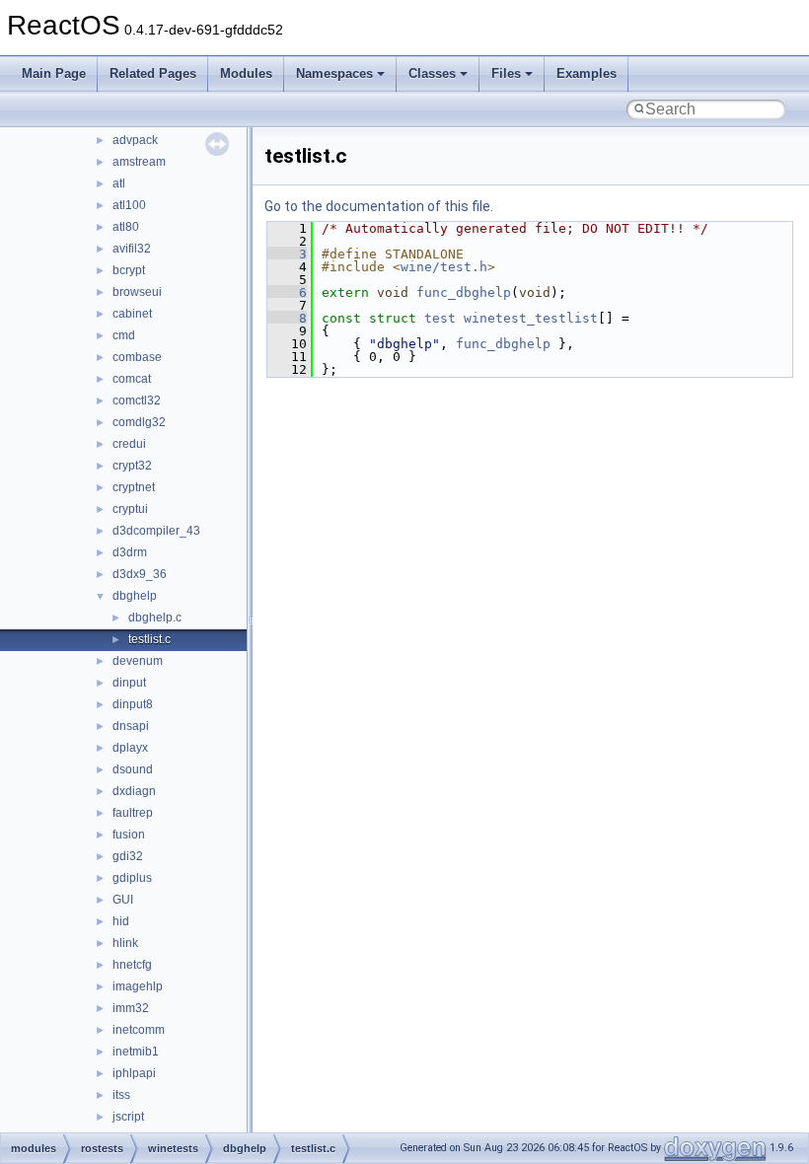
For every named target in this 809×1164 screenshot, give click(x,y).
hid (120, 921)
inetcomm (138, 1030)
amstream (139, 162)
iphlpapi (134, 1073)
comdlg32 (139, 422)
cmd (123, 335)
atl (118, 183)
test (440, 318)
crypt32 (132, 466)
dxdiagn (134, 791)
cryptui (130, 509)
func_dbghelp (463, 292)
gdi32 (127, 856)
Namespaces (334, 73)
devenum (137, 661)
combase (137, 357)
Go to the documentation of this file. (378, 206)
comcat (131, 379)
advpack (135, 140)
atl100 (129, 205)
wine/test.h (444, 266)
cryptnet (133, 487)
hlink (125, 943)
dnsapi (130, 726)
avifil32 (131, 248)
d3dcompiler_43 (156, 531)
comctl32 (136, 400)
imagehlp (137, 986)
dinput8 (132, 704)
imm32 (130, 1008)
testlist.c (149, 639)
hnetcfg (132, 965)
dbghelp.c (155, 617)
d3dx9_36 (139, 574)
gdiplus (132, 878)
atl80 (125, 227)
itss (121, 1095)
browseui (137, 292)
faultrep (132, 813)
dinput (129, 683)
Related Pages (153, 73)
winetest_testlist (531, 318)
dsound (132, 769)
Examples (586, 73)
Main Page (54, 73)
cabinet (132, 314)
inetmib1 (135, 1051)
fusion (128, 834)
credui (129, 444)
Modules (246, 73)
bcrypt (128, 270)
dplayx (130, 748)
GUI (122, 900)
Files (506, 73)
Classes (432, 73)
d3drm (129, 552)
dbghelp (134, 596)
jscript (128, 1117)
